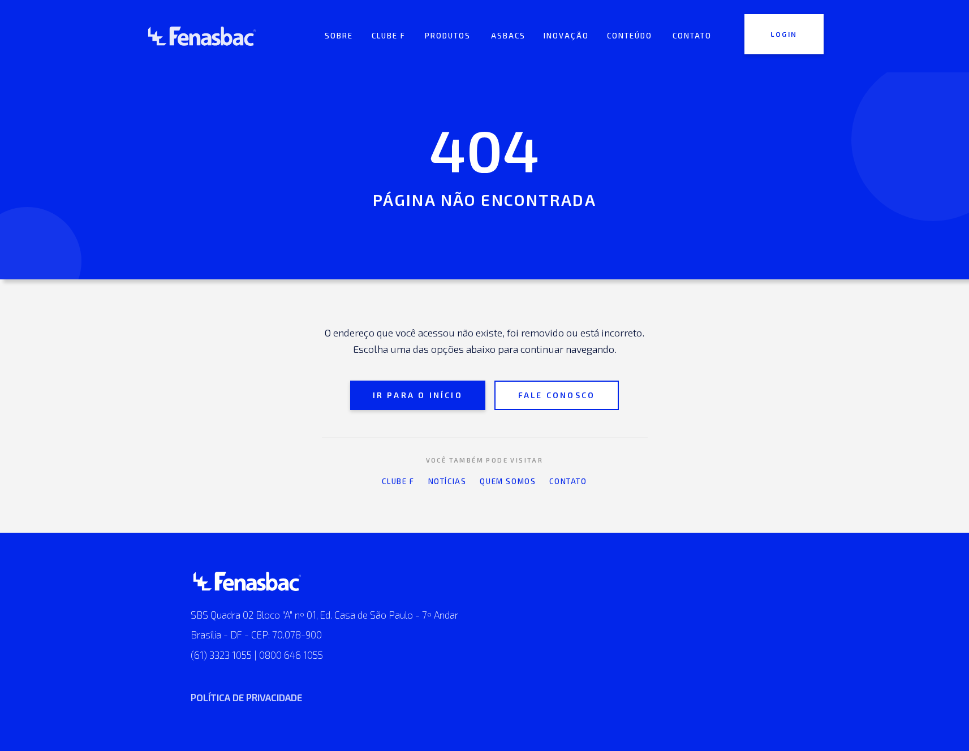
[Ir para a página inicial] (202, 36)
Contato (568, 481)
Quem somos (508, 481)
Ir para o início (418, 395)
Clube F (398, 481)
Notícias (447, 481)
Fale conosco (556, 395)
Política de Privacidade (246, 697)
